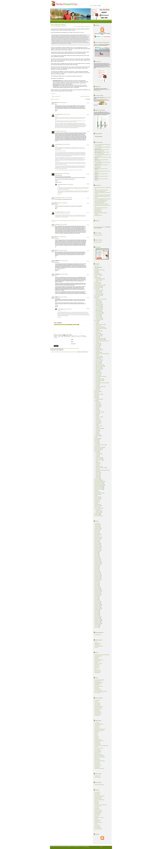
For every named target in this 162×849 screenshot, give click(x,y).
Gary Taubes (97, 802)
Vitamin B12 (98, 472)
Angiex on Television (98, 215)
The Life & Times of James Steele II (101, 691)
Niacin (97, 465)
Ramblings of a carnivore (99, 817)
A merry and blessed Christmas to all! (101, 207)
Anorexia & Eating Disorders (100, 328)
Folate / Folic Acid (99, 457)
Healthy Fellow (97, 741)
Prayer (96, 490)
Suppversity (97, 687)
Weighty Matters (97, 672)
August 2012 (97, 595)
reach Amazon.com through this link (101, 99)
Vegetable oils (98, 510)
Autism (97, 332)
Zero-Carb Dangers (98, 515)
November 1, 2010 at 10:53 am (64, 173)
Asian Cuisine (98, 291)
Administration (97, 267)
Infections (97, 358)
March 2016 (97, 542)
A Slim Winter (97, 722)
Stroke (97, 389)
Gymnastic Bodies (98, 683)
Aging (97, 323)
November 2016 (97, 538)
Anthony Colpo (97, 725)
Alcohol (96, 268)
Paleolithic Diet (98, 311)
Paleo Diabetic (97, 667)
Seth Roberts (97, 821)
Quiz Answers (97, 496)
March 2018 (97, 533)
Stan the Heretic (97, 763)
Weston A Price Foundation (99, 768)
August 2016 (97, 539)
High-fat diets (98, 302)
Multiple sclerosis (99, 368)
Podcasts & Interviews (98, 489)
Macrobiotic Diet (98, 309)
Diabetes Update (98, 643)
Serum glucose (98, 280)
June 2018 (96, 530)
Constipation (98, 343)
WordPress (87, 846)
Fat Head (96, 735)
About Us (96, 266)
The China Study (99, 318)
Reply (88, 114)
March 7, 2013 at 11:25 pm (62, 224)
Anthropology (97, 273)
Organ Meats (98, 422)
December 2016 (97, 537)
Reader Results (97, 498)
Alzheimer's (98, 325)
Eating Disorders (99, 349)
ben (55, 131)
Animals (96, 272)
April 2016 (96, 541)
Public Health (97, 494)
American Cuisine (99, 290)
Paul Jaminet (58, 26)
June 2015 (96, 553)
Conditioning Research (99, 682)
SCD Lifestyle (97, 762)
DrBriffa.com (97, 657)
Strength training (98, 399)
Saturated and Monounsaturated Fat (102, 470)
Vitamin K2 (97, 477)
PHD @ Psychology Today (99, 784)
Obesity (97, 371)
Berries (97, 409)
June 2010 (96, 627)
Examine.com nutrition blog (99, 799)
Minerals (97, 463)
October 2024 (97, 524)
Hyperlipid (96, 803)
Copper (97, 456)
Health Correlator (98, 739)
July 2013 (96, 581)
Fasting (96, 396)
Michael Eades (97, 664)
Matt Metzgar (97, 808)
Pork (96, 424)
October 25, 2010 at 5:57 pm (65, 114)
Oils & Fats (97, 420)
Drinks (97, 414)
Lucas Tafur (97, 807)
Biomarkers (97, 277)
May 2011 (96, 613)
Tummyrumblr (97, 715)
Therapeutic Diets (99, 319)
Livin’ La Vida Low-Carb (99, 748)
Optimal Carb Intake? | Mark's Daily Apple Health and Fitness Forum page (64, 220)
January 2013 (97, 589)
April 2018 (96, 532)
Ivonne (56, 224)
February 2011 (97, 617)
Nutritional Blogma (98, 812)
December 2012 (97, 590)
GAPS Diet (97, 300)
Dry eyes (97, 347)
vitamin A (97, 471)
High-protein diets (99, 304)
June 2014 (96, 567)
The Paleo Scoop (98, 777)
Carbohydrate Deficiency (100, 338)
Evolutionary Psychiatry (99, 659)
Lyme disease (98, 363)
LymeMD (96, 662)
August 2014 (97, 565)
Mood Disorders (98, 367)
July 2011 (96, 610)
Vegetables (98, 434)
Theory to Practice (98, 692)
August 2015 (97, 551)
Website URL (73, 343)
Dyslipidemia (98, 348)
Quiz (95, 495)
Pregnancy (97, 491)
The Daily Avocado (98, 712)
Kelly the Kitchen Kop (98, 707)
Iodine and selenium (99, 460)
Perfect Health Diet (99, 313)
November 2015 (97, 547)
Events (96, 392)
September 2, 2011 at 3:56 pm (62, 202)
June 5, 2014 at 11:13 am (63, 260)
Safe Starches (98, 425)
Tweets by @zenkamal (98, 242)
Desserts (97, 413)
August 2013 (97, 580)
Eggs (97, 415)
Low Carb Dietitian (98, 750)
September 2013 (98, 579)
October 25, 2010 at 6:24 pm (61, 131)
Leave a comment (85, 26)
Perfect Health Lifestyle (99, 482)
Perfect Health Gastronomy (99, 481)
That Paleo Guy (97, 764)
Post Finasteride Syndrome (100, 376)
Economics (97, 390)
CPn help (96, 642)
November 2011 (97, 605)
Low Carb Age (97, 749)
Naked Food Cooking (98, 754)
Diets (96, 297)
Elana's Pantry (97, 702)
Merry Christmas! (98, 210)
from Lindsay (81, 32)
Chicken (97, 410)
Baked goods (98, 405)
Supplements (97, 504)
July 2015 (96, 552)
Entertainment (97, 391)
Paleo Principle (97, 479)
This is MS (96, 647)
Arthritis (97, 329)
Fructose (97, 509)
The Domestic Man (98, 714)
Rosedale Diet (98, 316)
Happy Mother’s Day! (98, 209)
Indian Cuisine (98, 292)
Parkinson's (98, 373)
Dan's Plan (97, 296)
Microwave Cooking (98, 448)
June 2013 (96, 582)
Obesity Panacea (98, 813)
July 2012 (96, 596)
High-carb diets (98, 301)
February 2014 (97, 572)
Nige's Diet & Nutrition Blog (99, 755)
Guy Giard (57, 173)
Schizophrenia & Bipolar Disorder (101, 382)
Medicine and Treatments (99, 447)
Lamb (97, 418)
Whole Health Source (98, 828)
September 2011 (97, 608)
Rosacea (97, 381)
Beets (97, 408)
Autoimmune (98, 333)
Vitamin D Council (98, 671)
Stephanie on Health (98, 822)
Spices (97, 433)
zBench (76, 846)
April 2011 (96, 614)
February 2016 (97, 543)
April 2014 (96, 570)
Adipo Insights (97, 793)
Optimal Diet (98, 310)
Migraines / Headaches (100, 366)
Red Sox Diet (98, 315)
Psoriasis (97, 377)
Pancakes (97, 423)
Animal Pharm (97, 794)
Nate (95, 167)
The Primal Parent (98, 765)
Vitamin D (97, 475)
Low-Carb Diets (98, 306)
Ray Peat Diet (98, 314)
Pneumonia (98, 375)
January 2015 (97, 560)
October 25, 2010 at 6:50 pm (65, 144)
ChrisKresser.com (98, 634)
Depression (98, 344)
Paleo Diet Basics (98, 711)
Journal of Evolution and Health (100, 444)
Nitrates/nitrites (98, 466)
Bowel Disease (98, 335)
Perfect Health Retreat (98, 486)
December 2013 (97, 575)
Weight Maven (97, 767)
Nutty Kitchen (97, 710)
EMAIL (72, 341)
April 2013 (96, 585)
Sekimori (69, 846)
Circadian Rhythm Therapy (99, 285)
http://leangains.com (85, 190)
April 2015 (96, 556)
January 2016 (97, 544)
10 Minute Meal (97, 700)
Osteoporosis (98, 372)
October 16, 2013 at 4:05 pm (61, 236)
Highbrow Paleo (97, 743)
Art (95, 276)
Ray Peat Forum (97, 775)
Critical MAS (97, 731)
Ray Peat (96, 818)
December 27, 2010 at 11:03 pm (66, 197)
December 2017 (97, 534)
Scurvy (97, 385)
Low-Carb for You (98, 806)
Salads (97, 427)
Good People (97, 438)
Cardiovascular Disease (100, 339)
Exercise (96, 395)
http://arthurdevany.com (70, 190)
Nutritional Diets (58, 197)
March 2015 (97, 557)
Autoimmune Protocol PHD (100, 299)
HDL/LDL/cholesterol (99, 278)
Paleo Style (97, 816)
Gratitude (96, 439)
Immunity (96, 441)
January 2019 (97, 527)
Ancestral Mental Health (99, 724)
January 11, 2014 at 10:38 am (62, 250)
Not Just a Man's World (99, 686)
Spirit (96, 503)
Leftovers (97, 419)
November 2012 (97, 591)
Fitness (53, 93)
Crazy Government (98, 287)
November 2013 (97, 576)
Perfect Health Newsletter (99, 484)
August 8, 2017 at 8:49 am (66, 309)
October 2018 (97, 529)
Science (96, 500)
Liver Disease (98, 362)
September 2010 (98, 623)
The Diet (99, 167)
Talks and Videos (98, 505)
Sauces (97, 429)
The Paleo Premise (98, 827)
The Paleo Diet (97, 826)
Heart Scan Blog (97, 661)
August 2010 (97, 624)
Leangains (96, 746)
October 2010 (97, 622)
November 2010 (97, 620)
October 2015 (97, 548)
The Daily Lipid (97, 825)
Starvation (97, 387)
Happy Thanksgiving (98, 211)
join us (97, 44)
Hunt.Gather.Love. (98, 744)
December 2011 (97, 604)
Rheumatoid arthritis (99, 380)
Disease (96, 320)
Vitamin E (97, 476)
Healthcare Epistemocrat (99, 740)
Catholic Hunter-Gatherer (99, 730)
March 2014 (97, 571)
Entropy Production (98, 798)
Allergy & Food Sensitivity (100, 324)
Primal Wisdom (97, 759)
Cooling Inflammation (98, 797)
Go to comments (78, 26)
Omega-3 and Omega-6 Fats (101, 467)
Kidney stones (98, 361)
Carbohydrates (98, 453)
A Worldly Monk (97, 792)
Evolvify (96, 734)
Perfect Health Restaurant (99, 485)
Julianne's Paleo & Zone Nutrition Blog (101, 745)
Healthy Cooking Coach (99, 706)
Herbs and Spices (99, 458)
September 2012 (98, 594)
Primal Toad (97, 758)
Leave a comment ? (55, 99)
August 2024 (97, 525)
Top (101, 846)
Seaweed (97, 430)
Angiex (96, 271)
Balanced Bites (97, 727)
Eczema (97, 351)
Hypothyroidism (98, 357)
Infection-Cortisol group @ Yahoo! (100, 804)
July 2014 (96, 566)
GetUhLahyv (97, 736)
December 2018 (97, 528)
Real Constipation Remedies (100, 760)
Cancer (97, 337)
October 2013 (97, 577)
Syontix (96, 823)
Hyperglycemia (98, 356)
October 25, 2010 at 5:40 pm (62, 102)
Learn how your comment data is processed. (71, 348)
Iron (96, 461)
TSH (96, 281)
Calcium (97, 452)
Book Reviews (97, 282)
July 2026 (96, 523)
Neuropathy (98, 370)
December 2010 (97, 619)
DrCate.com (97, 658)
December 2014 (97, 561)
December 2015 (97, 546)
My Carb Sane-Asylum (99, 811)
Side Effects (97, 501)
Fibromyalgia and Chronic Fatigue (101, 353)
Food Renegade (97, 703)
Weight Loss (97, 514)
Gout (96, 354)
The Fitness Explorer (98, 690)
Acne (97, 321)
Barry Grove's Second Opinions (100, 729)
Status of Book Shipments (85, 96)
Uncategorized (97, 513)
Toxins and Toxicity (98, 508)
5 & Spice (96, 701)
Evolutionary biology (98, 394)
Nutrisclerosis (97, 644)
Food (96, 400)
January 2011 (97, 618)
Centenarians (97, 283)
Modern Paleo (97, 753)
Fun (95, 437)
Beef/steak (97, 406)
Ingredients (97, 442)
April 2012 (96, 599)
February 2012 (97, 601)
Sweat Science (97, 688)
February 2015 (97, 558)
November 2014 (97, 562)
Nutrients (96, 451)
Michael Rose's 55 (98, 809)
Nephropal (96, 666)
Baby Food (97, 404)
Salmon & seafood (99, 428)
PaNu (96, 668)
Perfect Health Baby (98, 480)
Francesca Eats (97, 705)
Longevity (96, 446)
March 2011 (97, 615)
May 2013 (96, 584)
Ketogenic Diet (98, 305)
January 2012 (97, 603)
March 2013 (97, 586)
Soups (97, 432)
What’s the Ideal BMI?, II (55, 96)
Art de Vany (97, 726)
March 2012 (97, 600)
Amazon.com (106, 97)
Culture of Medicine (98, 295)
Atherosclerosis (98, 330)
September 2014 (98, 563)
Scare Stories (97, 499)
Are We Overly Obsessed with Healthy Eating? (103, 195)
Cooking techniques (98, 286)
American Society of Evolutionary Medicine (102, 654)
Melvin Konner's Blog (98, 663)
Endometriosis (98, 352)
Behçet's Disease (99, 334)
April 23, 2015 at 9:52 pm (63, 274)
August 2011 (97, 609)
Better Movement (98, 681)
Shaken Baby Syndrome (100, 386)
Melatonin (97, 462)
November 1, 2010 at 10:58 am (67, 184)
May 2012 (96, 598)
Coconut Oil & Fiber (99, 411)
